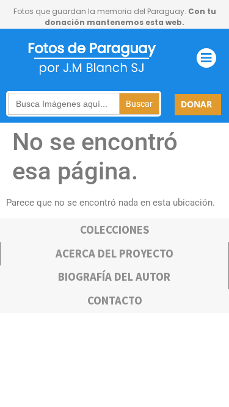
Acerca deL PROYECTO (114, 254)
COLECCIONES (114, 230)
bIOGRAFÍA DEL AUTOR (114, 277)
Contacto (114, 301)
